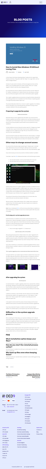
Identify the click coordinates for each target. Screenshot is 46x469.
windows (11, 366)
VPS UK (26, 403)
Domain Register (21, 442)
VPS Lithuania (28, 423)
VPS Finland (27, 406)
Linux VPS (4, 449)
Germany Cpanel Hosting (23, 432)
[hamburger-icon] (40, 2)
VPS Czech (27, 418)
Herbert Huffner (12, 72)
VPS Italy (27, 412)
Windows (19, 72)
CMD (16, 156)
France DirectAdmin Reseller (23, 438)
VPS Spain (27, 410)
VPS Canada (5, 432)
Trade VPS (4, 453)
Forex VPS (4, 455)
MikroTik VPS (5, 447)
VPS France (27, 397)
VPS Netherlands (28, 408)
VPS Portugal (28, 414)
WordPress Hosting (21, 429)
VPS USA (4, 429)
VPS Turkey (4, 442)
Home (8, 22)
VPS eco (4, 457)
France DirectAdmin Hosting (23, 434)
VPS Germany (28, 399)
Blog (37, 432)
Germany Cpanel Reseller (23, 436)
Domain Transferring (21, 445)
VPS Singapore (5, 440)
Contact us (38, 429)
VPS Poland (27, 401)
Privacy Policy (39, 434)
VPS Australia (5, 438)
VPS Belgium (27, 416)
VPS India (4, 436)
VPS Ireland (27, 421)
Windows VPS (5, 451)
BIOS (18, 208)
